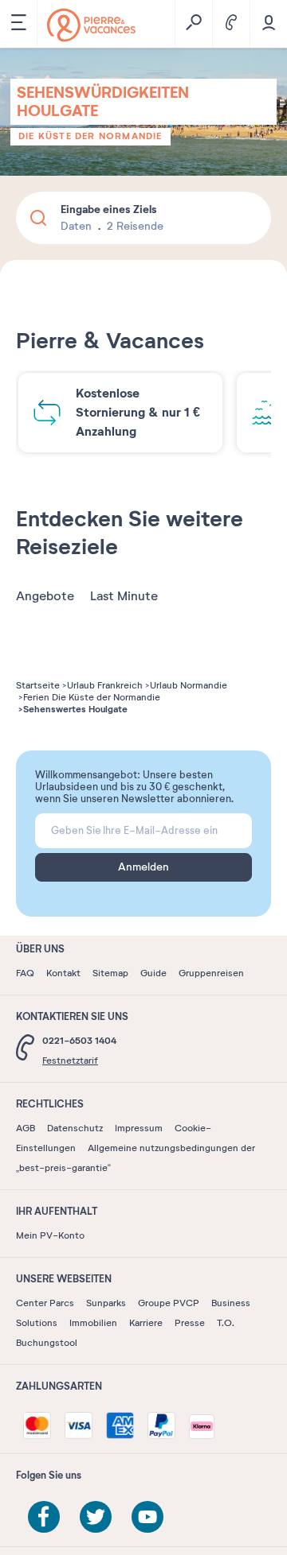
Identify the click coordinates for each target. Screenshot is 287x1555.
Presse (190, 1322)
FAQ (25, 973)
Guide (153, 973)
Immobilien (93, 1322)
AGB (25, 1128)
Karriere (146, 1322)
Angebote (45, 596)
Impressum (139, 1128)
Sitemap (110, 973)
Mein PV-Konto (50, 1235)
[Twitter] (96, 1517)
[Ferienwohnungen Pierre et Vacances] (91, 25)
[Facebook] (44, 1517)
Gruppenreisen (211, 973)
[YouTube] (147, 1517)
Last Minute (124, 596)
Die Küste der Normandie (90, 136)
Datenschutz (75, 1128)
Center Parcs (45, 1303)
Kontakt (63, 973)
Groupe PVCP (168, 1303)
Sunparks (106, 1303)
